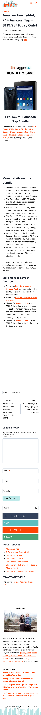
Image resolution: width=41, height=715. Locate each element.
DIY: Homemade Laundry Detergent (21, 571)
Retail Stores (14, 515)
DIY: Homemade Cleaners (17, 562)
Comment (7, 437)
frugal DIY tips (18, 661)
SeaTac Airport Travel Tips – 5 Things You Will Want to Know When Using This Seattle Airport (20, 687)
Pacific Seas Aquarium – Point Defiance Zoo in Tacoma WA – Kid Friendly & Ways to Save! (20, 695)
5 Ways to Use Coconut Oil (17, 552)
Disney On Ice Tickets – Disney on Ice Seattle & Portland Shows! (18, 680)
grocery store (25, 653)
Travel (9, 537)
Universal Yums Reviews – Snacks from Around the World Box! (19, 673)
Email (6, 481)
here (25, 40)
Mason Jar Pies (12, 549)
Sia (6, 30)
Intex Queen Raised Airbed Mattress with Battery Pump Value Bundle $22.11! (9, 409)
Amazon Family (22, 320)
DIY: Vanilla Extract (14, 555)
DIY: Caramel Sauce (14, 558)
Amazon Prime (22, 303)
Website (6, 491)
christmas (16, 392)
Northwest (12, 530)
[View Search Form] (36, 3)
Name (6, 471)
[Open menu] (31, 3)
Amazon (6, 11)
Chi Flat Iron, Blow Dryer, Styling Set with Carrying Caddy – (30, 406)
